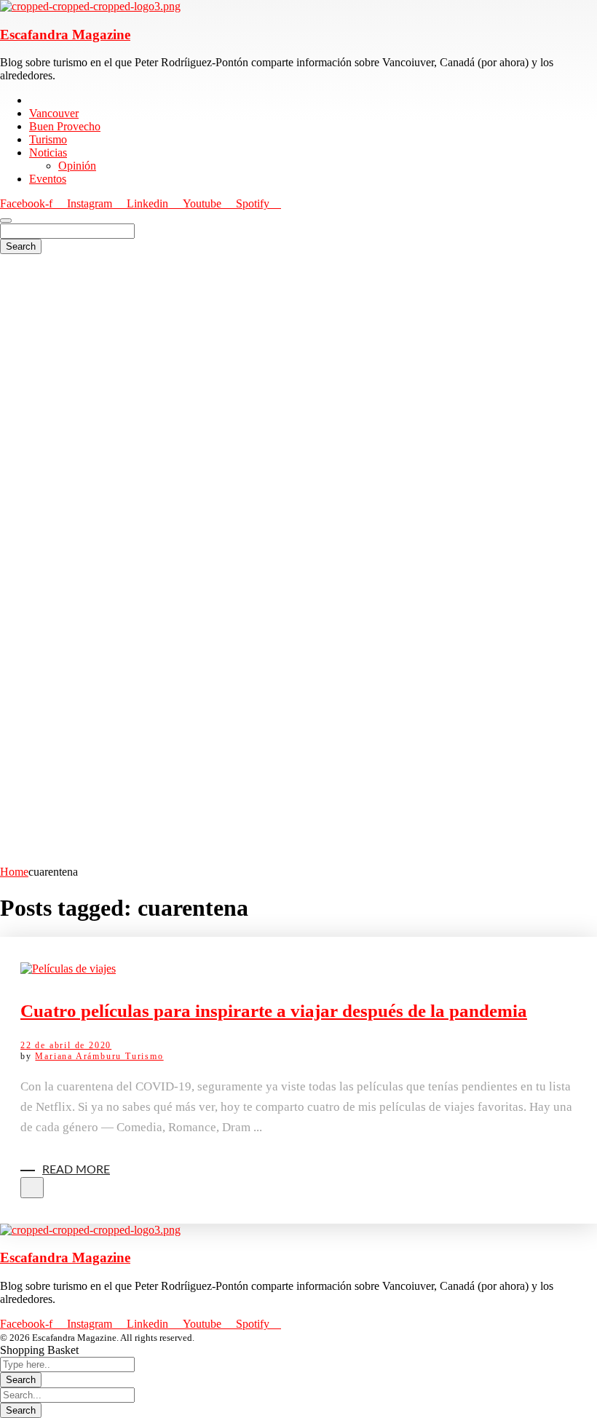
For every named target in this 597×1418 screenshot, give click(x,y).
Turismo (144, 1056)
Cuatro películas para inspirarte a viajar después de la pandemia (273, 1011)
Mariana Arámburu (80, 1056)
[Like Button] (32, 1187)
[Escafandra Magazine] (90, 6)
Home (14, 872)
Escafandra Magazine (65, 34)
